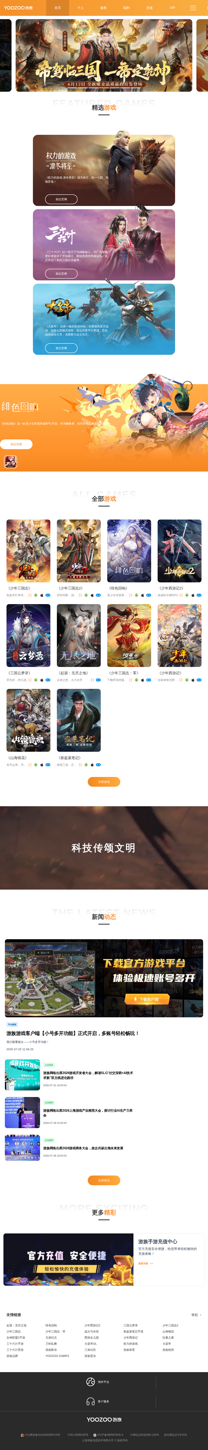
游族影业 (51, 1349)
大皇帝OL (90, 1343)
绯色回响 (51, 1325)
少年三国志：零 (55, 1331)
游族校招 (168, 1349)
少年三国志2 (170, 1325)
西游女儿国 (91, 1337)
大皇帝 (166, 1343)
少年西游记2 (92, 1325)
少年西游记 (131, 1337)
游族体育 (129, 1349)
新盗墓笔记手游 (133, 1331)
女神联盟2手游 (15, 1337)
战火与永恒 (91, 1331)
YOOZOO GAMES (57, 1355)
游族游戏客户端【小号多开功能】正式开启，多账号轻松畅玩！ (73, 1033)
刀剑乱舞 (51, 1343)
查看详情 (143, 1263)
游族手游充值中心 (157, 1241)
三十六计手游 (15, 1343)
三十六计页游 (15, 1349)
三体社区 (90, 1349)
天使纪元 (51, 1337)
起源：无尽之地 (16, 1325)
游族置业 (90, 1355)
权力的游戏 (131, 1343)
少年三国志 (13, 1331)
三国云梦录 (131, 1325)
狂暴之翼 (168, 1337)
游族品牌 (12, 1355)
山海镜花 (168, 1331)
